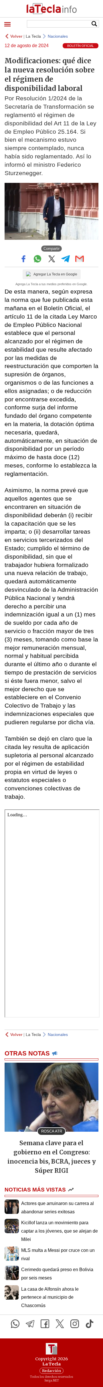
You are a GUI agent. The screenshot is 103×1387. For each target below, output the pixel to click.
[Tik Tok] (89, 1323)
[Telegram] (30, 1323)
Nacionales (58, 36)
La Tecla (33, 36)
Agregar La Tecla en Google (55, 274)
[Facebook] (45, 1323)
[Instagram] (74, 1323)
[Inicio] (51, 8)
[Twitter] (59, 1323)
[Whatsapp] (15, 1323)
